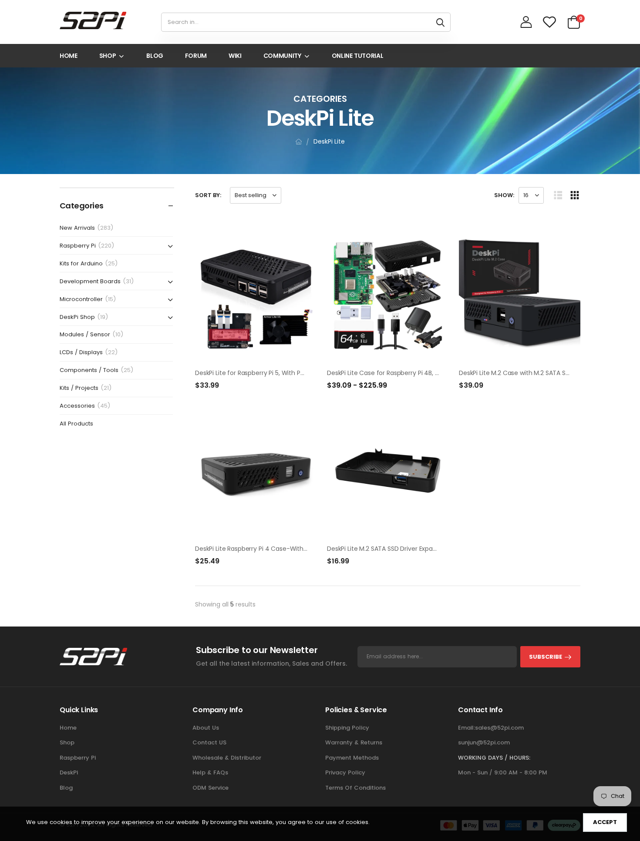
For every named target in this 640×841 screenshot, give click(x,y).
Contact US (209, 742)
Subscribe (545, 657)
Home (68, 728)
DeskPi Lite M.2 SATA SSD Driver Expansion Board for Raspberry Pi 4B (426, 548)
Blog (66, 788)
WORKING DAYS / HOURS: (494, 758)
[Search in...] (440, 22)
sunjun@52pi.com (484, 742)
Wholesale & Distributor (226, 758)
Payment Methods (352, 758)
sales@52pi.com (499, 728)
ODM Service (210, 788)
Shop (67, 742)
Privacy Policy (345, 772)
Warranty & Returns (353, 742)
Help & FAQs (210, 772)
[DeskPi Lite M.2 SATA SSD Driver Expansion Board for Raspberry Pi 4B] (387, 470)
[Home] (299, 141)
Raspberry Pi (78, 758)
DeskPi (69, 772)
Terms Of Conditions (355, 788)
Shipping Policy (347, 728)
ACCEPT (605, 822)
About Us (205, 728)
